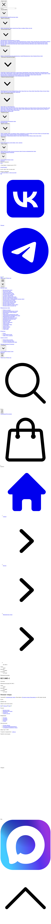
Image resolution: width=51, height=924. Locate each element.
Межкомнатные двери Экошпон (30, 56)
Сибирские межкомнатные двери (7, 77)
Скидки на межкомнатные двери (29, 151)
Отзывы (8, 159)
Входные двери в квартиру (19, 43)
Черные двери (33, 135)
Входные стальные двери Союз (29, 41)
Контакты (2, 160)
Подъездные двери (14, 17)
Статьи (11, 159)
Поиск (1, 8)
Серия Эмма (3, 73)
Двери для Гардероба (18, 134)
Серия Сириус (44, 73)
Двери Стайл (22, 109)
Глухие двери (19, 135)
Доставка (2, 152)
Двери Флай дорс (25, 91)
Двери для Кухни (10, 134)
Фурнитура (2, 331)
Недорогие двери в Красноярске (29, 697)
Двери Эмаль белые (15, 110)
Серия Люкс (3, 72)
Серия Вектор (27, 74)
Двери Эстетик (43, 91)
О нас (1, 159)
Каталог (2, 286)
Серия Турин (31, 72)
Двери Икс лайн (46, 107)
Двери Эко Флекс (7, 110)
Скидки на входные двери (16, 151)
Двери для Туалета (34, 133)
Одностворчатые (11, 40)
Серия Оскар (27, 73)
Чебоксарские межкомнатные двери (8, 57)
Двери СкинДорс (9, 107)
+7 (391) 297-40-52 (4, 172)
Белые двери (40, 56)
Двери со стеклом (4, 56)
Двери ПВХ (13, 92)
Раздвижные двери (4, 112)
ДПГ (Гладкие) (7, 92)
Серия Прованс (9, 73)
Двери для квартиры (4, 28)
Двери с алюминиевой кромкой (7, 93)
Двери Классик (3, 91)
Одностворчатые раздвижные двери (8, 121)
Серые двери (38, 135)
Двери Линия (40, 107)
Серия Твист (37, 72)
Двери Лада (3, 107)
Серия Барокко (25, 72)
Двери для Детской (42, 133)
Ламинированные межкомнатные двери (9, 75)
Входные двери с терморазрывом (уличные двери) (11, 42)
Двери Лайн (18, 91)
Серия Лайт (38, 74)
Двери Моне (37, 91)
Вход (1, 163)
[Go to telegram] (25, 818)
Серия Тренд (32, 73)
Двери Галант (33, 109)
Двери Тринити (33, 107)
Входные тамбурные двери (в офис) (33, 43)
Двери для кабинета (12, 133)
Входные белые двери (5, 17)
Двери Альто (16, 109)
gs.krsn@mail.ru (3, 167)
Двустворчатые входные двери (41, 42)
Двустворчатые (3, 40)
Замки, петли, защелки (17, 142)
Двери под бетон (26, 135)
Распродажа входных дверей (28, 42)
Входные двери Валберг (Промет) (43, 41)
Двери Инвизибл (11, 106)
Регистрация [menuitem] (9, 413)
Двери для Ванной (21, 133)
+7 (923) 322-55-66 (12, 172)
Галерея (5, 159)
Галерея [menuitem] (5, 351)
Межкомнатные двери (5, 46)
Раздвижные (26, 134)
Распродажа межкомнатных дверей (15, 56)
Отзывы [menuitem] (8, 351)
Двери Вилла (27, 109)
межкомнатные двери (10, 697)
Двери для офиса (22, 28)
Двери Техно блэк (40, 109)
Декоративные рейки (11, 135)
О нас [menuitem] (1, 351)
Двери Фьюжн (22, 107)
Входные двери (4, 9)
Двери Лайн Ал (3, 106)
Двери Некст (3, 109)
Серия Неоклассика (44, 72)
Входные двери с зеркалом (6, 41)
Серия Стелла (21, 74)
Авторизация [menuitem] (3, 413)
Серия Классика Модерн (12, 74)
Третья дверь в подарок (5, 151)
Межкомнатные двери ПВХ (24, 75)
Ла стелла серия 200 (11, 91)
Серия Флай (21, 73)
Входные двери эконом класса (7, 43)
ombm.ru (14, 731)
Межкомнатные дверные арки (6, 111)
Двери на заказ (3, 135)
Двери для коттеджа (13, 28)
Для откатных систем (8, 142)
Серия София (16, 73)
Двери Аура (27, 107)
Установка (7, 152)
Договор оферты (6, 725)
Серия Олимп (19, 72)
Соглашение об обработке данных (10, 727)
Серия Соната (13, 72)
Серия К (8, 72)
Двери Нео (18, 92)
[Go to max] (25, 869)
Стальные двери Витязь (17, 41)
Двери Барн (16, 107)
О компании (3, 153)
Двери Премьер (9, 109)
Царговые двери (3, 122)
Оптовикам (11, 152)
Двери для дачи (29, 28)
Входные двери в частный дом (9, 305)
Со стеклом (17, 40)
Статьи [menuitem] (11, 351)
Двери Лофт (31, 91)
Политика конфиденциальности (10, 726)
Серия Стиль (38, 73)
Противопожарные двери (5, 29)
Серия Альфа (33, 74)
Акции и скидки (4, 143)
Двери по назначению (5, 18)
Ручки (1, 142)
